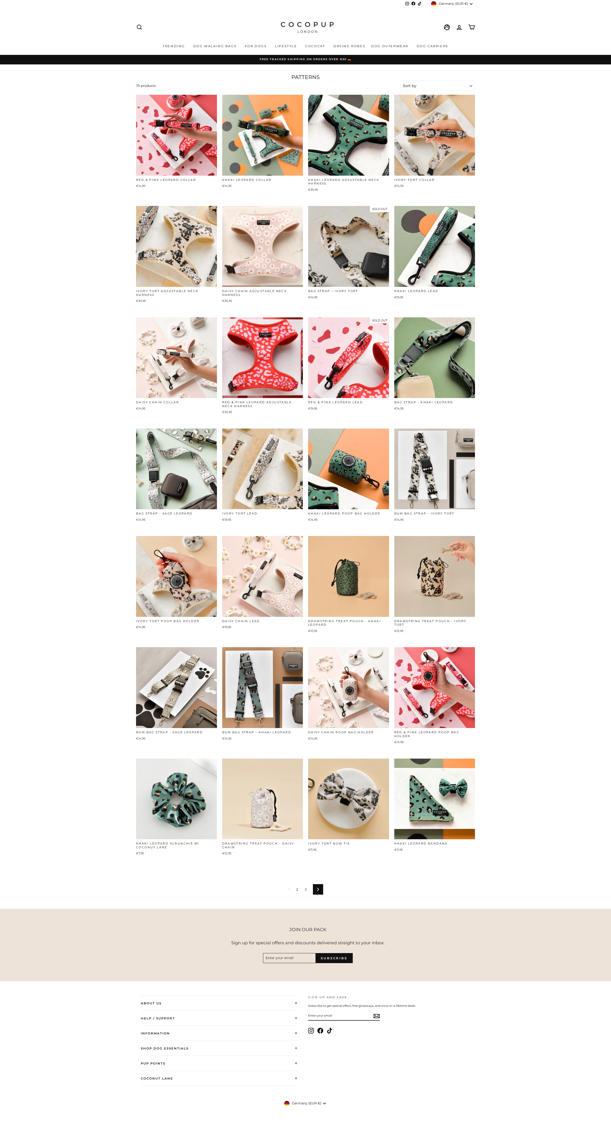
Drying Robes (349, 46)
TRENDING (174, 46)
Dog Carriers (432, 46)
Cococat (316, 46)
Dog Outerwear (390, 46)
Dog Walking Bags (215, 46)
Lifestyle (286, 46)
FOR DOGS (256, 46)
